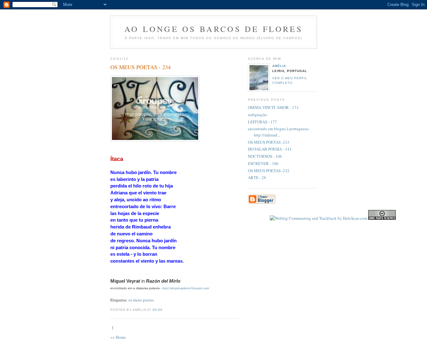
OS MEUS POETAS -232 (268, 170)
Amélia (279, 66)
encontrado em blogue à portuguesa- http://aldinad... (278, 132)
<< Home (118, 337)
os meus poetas (141, 300)
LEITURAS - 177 (262, 122)
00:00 (158, 309)
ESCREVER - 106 (263, 163)
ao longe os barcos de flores (213, 28)
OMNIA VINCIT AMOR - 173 (273, 107)
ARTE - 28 (257, 177)
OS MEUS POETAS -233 (268, 142)
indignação (257, 114)
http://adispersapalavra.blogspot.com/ (186, 288)
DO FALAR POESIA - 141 (270, 149)
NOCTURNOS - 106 (265, 156)
